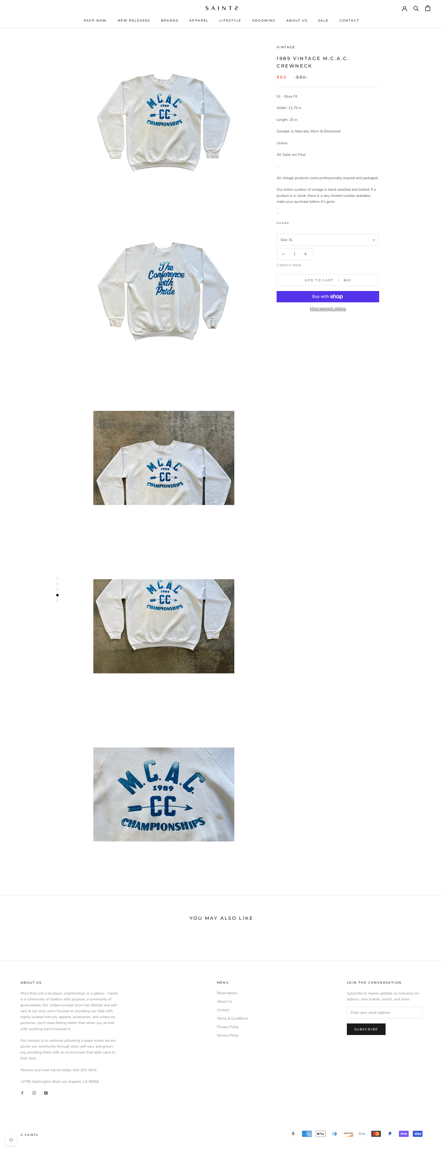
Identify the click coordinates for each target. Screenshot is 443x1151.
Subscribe (366, 1029)
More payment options (328, 308)
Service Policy (228, 1035)
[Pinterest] (307, 221)
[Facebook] (294, 221)
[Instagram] (34, 1093)
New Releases (134, 20)
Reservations (227, 993)
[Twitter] (301, 221)
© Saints (29, 1135)
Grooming (264, 20)
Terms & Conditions (232, 1018)
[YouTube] (46, 1093)
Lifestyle (230, 20)
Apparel (199, 20)
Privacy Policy (228, 1026)
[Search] (416, 8)
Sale (323, 20)
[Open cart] (427, 8)
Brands (169, 20)
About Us (296, 20)
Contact (349, 20)
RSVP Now (95, 20)
